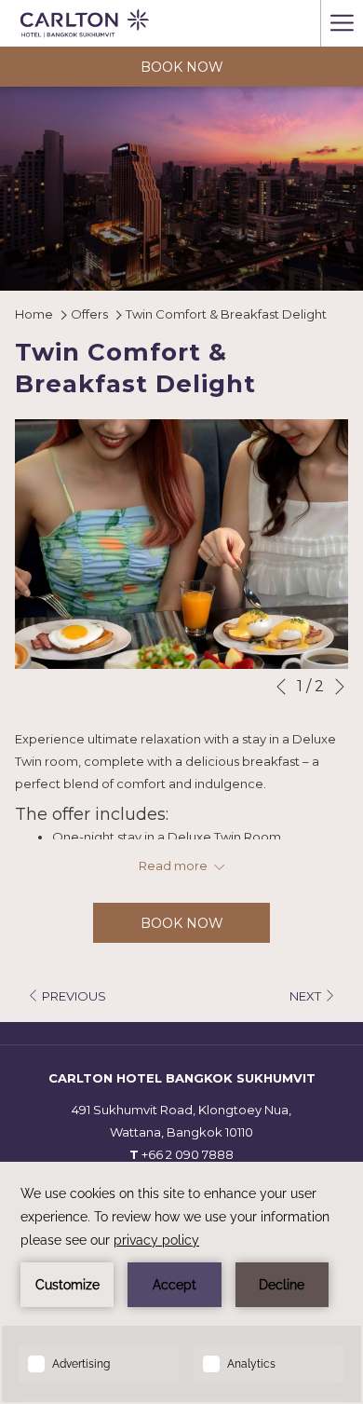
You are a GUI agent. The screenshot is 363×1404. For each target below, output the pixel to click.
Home (35, 314)
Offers (89, 314)
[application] (181, 1283)
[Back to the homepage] (85, 24)
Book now (182, 67)
